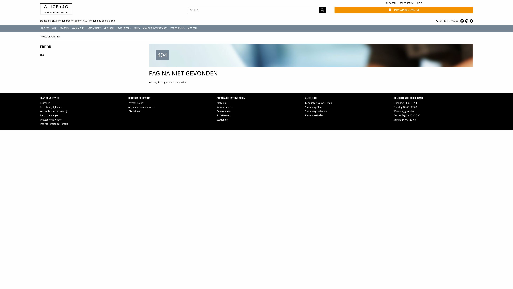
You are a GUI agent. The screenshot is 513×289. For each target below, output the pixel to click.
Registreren (406, 3)
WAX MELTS (78, 28)
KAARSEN (64, 28)
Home (43, 36)
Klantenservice (49, 98)
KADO (136, 28)
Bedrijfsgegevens (139, 98)
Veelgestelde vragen (51, 119)
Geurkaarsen (224, 111)
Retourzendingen (49, 115)
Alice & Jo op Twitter (462, 21)
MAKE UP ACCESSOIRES (155, 28)
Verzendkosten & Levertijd (54, 111)
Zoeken (322, 10)
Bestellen (45, 103)
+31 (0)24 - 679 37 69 (448, 21)
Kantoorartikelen (314, 115)
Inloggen (390, 3)
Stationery (222, 119)
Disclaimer (134, 111)
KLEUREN (109, 28)
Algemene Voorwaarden (141, 107)
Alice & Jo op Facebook (471, 21)
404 (58, 36)
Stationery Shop (313, 107)
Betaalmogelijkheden (51, 107)
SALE (54, 28)
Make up (221, 103)
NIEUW (45, 28)
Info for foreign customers (54, 123)
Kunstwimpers (224, 107)
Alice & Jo (311, 98)
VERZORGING (177, 28)
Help (419, 3)
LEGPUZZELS (124, 28)
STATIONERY (94, 28)
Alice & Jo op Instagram (466, 21)
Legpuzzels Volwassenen (318, 103)
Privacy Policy (135, 103)
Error (51, 36)
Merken (192, 28)
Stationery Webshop (316, 111)
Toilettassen (223, 115)
